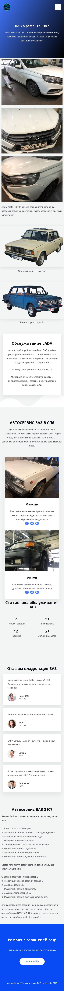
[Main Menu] (58, 7)
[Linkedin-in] (37, 523)
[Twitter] (32, 523)
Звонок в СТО (32, 961)
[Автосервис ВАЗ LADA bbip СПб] (7, 7)
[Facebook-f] (27, 523)
